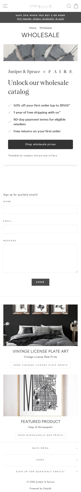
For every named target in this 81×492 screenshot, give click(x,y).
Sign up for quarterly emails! (20, 194)
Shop (40, 459)
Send (40, 282)
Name (7, 201)
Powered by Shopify (40, 488)
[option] (40, 17)
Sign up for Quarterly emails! (40, 471)
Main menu (40, 448)
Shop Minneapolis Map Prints (40, 435)
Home (32, 28)
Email (7, 221)
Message (10, 240)
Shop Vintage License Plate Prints (41, 365)
